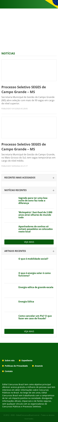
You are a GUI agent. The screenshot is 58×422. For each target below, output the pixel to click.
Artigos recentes (15, 251)
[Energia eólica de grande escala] (10, 290)
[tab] (29, 177)
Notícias (8, 53)
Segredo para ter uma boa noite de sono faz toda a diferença (32, 200)
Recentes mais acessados (19, 177)
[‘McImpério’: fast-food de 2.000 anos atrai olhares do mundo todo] (10, 215)
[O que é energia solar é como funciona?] (10, 276)
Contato (9, 371)
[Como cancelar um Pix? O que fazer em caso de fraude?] (10, 319)
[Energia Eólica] (10, 304)
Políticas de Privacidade (16, 365)
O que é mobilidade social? (33, 258)
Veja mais (29, 241)
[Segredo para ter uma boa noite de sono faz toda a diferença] (10, 201)
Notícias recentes (15, 190)
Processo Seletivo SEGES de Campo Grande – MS (23, 89)
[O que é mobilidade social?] (10, 262)
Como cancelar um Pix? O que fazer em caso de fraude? (35, 317)
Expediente (27, 360)
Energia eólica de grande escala (35, 287)
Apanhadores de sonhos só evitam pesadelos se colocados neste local (35, 229)
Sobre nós (9, 360)
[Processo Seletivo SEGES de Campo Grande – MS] (29, 70)
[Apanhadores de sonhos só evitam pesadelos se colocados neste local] (10, 229)
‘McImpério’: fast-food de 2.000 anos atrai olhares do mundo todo (35, 215)
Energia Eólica (26, 301)
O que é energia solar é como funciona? (34, 274)
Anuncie (39, 365)
